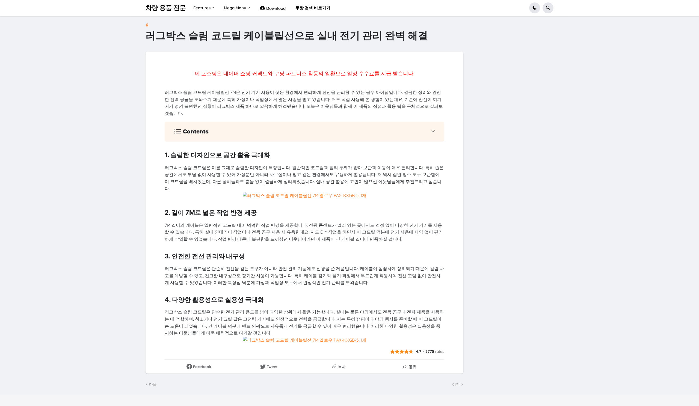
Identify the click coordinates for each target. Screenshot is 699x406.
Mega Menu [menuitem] (235, 7)
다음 (153, 384)
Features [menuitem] (202, 7)
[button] (534, 7)
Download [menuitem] (275, 8)
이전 (456, 384)
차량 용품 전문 (166, 7)
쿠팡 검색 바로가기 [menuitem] (312, 7)
